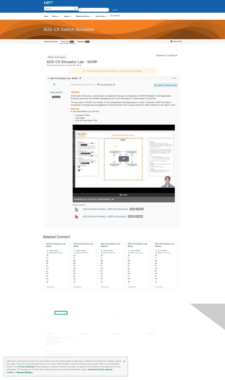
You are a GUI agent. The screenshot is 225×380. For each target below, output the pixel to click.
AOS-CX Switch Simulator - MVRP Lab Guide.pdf (105, 216)
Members (83, 42)
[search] (75, 8)
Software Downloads (121, 348)
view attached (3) (107, 84)
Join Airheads (115, 16)
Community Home (50, 42)
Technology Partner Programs (158, 348)
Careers (83, 341)
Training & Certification (122, 344)
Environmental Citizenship (89, 348)
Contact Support (119, 341)
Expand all (160, 55)
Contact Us (84, 344)
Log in (115, 10)
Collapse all (172, 55)
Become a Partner (154, 341)
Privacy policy (85, 351)
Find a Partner (152, 337)
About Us (83, 337)
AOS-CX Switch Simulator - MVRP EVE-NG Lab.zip (105, 209)
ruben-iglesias (56, 92)
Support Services (120, 337)
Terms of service (86, 355)
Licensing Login (119, 351)
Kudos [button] (174, 78)
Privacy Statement (27, 366)
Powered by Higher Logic (146, 375)
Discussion (67, 42)
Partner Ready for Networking (158, 344)
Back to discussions (57, 57)
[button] (124, 361)
